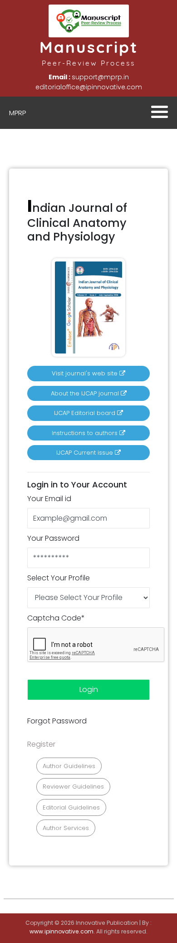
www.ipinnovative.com (61, 931)
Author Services (66, 828)
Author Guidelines (69, 766)
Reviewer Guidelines (73, 786)
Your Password (53, 538)
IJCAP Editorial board (85, 413)
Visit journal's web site (85, 373)
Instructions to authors (85, 433)
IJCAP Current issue (85, 452)
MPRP (17, 113)
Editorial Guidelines (71, 807)
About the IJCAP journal (86, 393)
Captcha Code (56, 618)
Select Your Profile (58, 578)
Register (41, 744)
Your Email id (49, 498)
